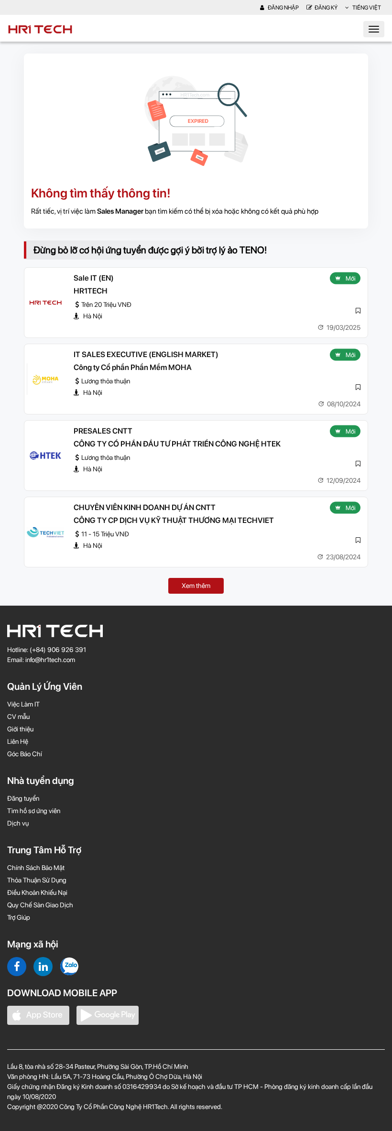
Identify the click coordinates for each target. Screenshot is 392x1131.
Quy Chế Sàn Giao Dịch (40, 905)
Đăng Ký (326, 7)
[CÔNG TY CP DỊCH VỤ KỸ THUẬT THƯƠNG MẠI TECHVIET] (45, 532)
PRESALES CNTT (103, 430)
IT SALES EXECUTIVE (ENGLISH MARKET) (146, 354)
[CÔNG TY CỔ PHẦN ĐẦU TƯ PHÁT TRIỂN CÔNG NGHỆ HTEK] (45, 456)
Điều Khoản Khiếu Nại (37, 892)
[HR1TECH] (45, 303)
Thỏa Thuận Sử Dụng (36, 880)
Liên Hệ (17, 741)
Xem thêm (196, 585)
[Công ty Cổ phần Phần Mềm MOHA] (45, 379)
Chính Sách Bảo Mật (36, 867)
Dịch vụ (18, 823)
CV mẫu (18, 716)
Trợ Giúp (18, 917)
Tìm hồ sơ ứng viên (33, 811)
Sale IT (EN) (94, 278)
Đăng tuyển (23, 798)
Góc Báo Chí (24, 754)
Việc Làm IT (23, 704)
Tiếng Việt (366, 7)
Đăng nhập (283, 7)
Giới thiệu (20, 729)
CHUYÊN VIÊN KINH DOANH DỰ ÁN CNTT (145, 507)
